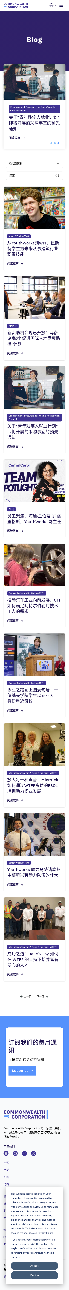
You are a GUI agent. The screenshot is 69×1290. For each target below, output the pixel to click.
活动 (6, 1170)
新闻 (6, 1177)
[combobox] (33, 175)
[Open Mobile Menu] (61, 5)
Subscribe (20, 1071)
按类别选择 (15, 163)
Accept (34, 1265)
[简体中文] (53, 5)
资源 (6, 1163)
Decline (34, 1275)
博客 (6, 1184)
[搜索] (57, 176)
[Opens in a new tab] (6, 1153)
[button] (51, 143)
